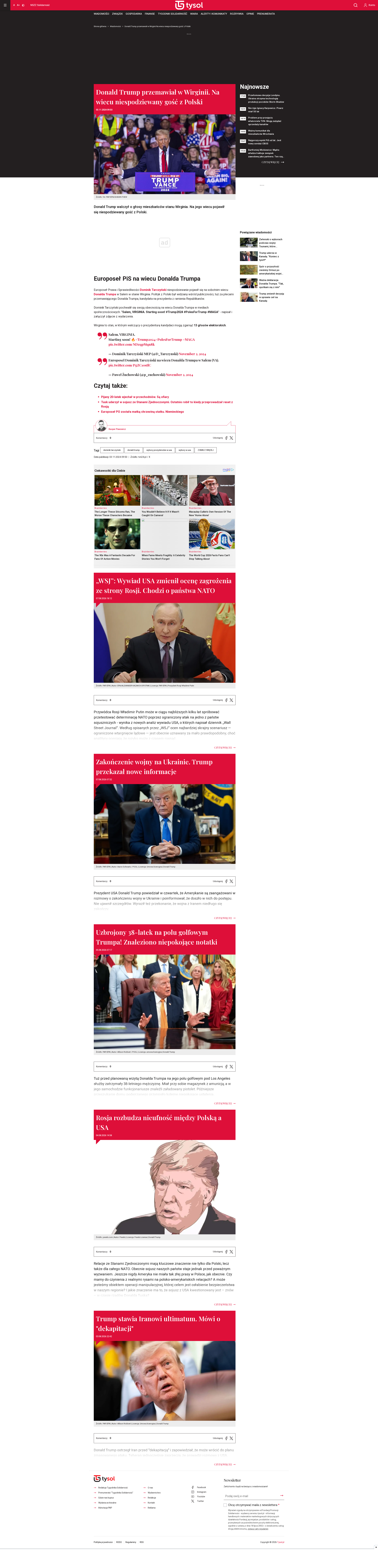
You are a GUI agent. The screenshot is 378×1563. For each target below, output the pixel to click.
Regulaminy (131, 1542)
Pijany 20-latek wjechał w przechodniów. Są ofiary (135, 397)
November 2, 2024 (192, 354)
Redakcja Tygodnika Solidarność (113, 1487)
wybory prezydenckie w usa (159, 450)
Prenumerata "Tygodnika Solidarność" (115, 1492)
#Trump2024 (145, 339)
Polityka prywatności (103, 1542)
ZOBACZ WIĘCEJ (206, 450)
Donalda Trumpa (105, 294)
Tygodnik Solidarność (172, 14)
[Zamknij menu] (5, 5)
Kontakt (151, 1502)
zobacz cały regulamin (258, 1529)
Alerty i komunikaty (214, 14)
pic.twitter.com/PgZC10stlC (130, 365)
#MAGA (189, 339)
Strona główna (100, 26)
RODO (119, 1542)
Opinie (250, 14)
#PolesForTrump (168, 339)
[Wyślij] (281, 1495)
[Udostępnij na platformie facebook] (226, 438)
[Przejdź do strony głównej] (185, 5)
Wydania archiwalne (107, 1502)
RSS (142, 1542)
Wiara (194, 14)
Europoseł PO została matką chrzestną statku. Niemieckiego (142, 412)
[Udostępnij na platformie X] (231, 438)
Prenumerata (266, 14)
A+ (18, 5)
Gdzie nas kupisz (106, 1497)
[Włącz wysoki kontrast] (23, 5)
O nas (150, 1487)
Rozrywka (236, 14)
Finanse (150, 14)
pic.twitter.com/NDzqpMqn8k (132, 344)
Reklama (151, 1507)
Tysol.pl (280, 1542)
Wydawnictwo (154, 1492)
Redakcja (152, 1497)
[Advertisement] (189, 57)
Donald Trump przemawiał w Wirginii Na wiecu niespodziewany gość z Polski (158, 26)
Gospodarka (134, 14)
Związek (117, 14)
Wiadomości (101, 14)
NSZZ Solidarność (40, 5)
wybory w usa (185, 450)
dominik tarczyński (112, 450)
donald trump (133, 450)
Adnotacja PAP (105, 1507)
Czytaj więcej (270, 162)
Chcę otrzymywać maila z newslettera (253, 1505)
